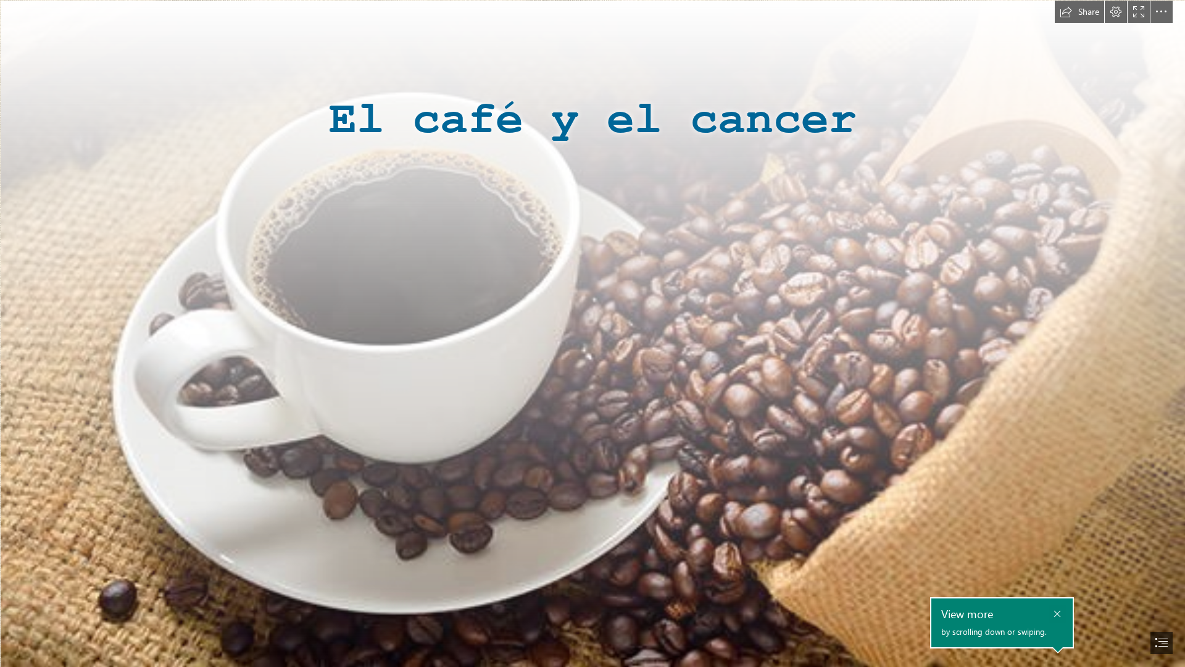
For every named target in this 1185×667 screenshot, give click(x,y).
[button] (1079, 12)
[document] (592, 333)
